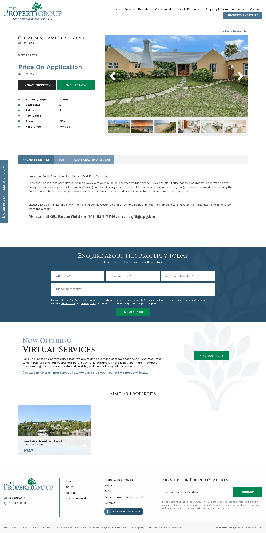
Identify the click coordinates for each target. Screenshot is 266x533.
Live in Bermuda (189, 9)
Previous (121, 71)
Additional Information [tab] (92, 159)
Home (116, 9)
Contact (255, 9)
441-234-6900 (17, 502)
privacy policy (88, 303)
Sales (69, 487)
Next (234, 71)
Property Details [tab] (36, 159)
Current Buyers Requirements (124, 497)
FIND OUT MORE (211, 355)
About (242, 9)
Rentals (71, 492)
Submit (248, 492)
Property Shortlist (242, 15)
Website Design (226, 527)
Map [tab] (62, 159)
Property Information (220, 9)
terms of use (68, 303)
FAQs (107, 491)
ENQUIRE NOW (76, 85)
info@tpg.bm (16, 497)
